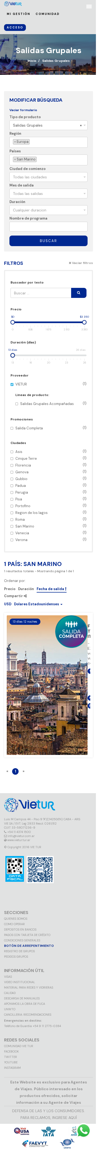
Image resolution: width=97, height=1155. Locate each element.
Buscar (48, 241)
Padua (50, 485)
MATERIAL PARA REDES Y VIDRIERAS (28, 987)
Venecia (50, 532)
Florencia (50, 465)
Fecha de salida (51, 589)
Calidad (10, 993)
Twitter (10, 1057)
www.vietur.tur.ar (18, 840)
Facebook (11, 1051)
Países (15, 151)
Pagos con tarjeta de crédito (27, 935)
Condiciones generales (22, 940)
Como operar (14, 924)
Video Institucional (19, 982)
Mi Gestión (18, 14)
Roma (50, 519)
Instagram (12, 1068)
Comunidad (48, 14)
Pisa (50, 498)
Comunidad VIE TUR (18, 1046)
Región (15, 133)
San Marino (50, 526)
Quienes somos (15, 919)
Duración (17, 202)
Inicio (31, 61)
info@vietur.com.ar (21, 836)
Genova (50, 471)
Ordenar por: (15, 581)
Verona (50, 539)
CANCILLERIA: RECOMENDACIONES (27, 1014)
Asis (50, 451)
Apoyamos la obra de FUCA (24, 1004)
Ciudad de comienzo (27, 168)
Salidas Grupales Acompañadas (53, 403)
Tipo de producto (25, 117)
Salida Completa (50, 427)
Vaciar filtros (82, 263)
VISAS (8, 977)
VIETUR (50, 393)
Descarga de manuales (22, 998)
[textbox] (31, 142)
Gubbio (50, 478)
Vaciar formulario (23, 110)
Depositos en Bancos (20, 929)
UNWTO (9, 1009)
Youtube (11, 1062)
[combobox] (48, 125)
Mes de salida (21, 185)
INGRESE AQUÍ (64, 1117)
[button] (33, 604)
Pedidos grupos (16, 956)
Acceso (15, 27)
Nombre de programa (28, 218)
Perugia (50, 492)
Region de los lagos (50, 512)
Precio (9, 589)
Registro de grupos (19, 951)
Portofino (50, 505)
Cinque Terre (50, 458)
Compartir (14, 596)
